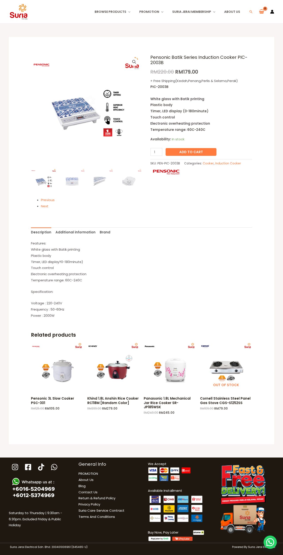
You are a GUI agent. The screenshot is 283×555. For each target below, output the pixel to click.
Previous (48, 200)
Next (44, 206)
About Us (232, 12)
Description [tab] (41, 232)
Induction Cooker (228, 163)
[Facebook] (28, 467)
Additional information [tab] (75, 232)
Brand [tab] (105, 232)
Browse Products (110, 12)
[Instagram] (15, 467)
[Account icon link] (272, 12)
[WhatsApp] (54, 467)
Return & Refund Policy (96, 498)
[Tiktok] (41, 467)
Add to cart (191, 152)
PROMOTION (149, 12)
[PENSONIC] (166, 171)
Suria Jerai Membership (191, 12)
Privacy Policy (89, 504)
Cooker (208, 163)
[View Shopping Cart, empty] (261, 11)
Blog (82, 486)
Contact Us (88, 492)
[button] (251, 12)
